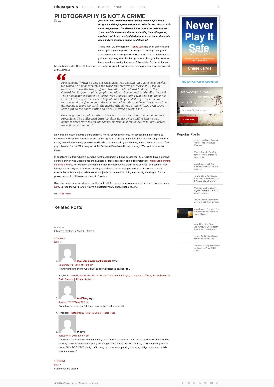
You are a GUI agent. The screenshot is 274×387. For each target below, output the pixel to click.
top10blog (82, 298)
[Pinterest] (194, 383)
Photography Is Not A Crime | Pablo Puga (92, 312)
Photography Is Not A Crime (100, 16)
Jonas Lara (137, 46)
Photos (87, 7)
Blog (130, 7)
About (118, 7)
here (56, 186)
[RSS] (200, 383)
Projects (103, 7)
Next (57, 242)
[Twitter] (205, 383)
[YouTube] (211, 383)
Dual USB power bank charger (94, 260)
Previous (60, 238)
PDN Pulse (65, 193)
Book (141, 7)
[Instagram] (188, 383)
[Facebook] (183, 383)
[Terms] (217, 383)
